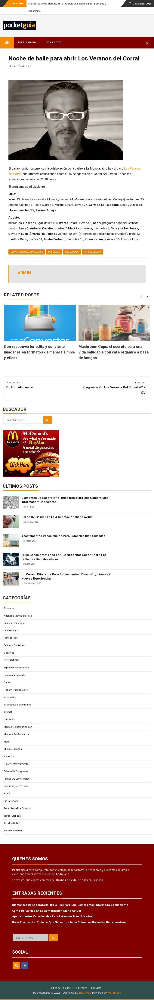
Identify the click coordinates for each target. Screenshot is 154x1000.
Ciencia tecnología (14, 623)
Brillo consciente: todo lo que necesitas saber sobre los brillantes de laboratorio (63, 557)
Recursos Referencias (16, 786)
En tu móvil (81, 988)
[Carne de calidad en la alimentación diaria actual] (11, 521)
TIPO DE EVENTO (92, 252)
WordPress (114, 992)
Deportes (9, 652)
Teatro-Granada (12, 815)
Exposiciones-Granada (16, 667)
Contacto (96, 988)
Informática (10, 697)
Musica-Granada (13, 749)
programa (54, 252)
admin (11, 66)
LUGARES (9, 719)
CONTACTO (53, 42)
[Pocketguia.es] (7, 42)
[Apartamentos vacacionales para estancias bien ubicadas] (11, 540)
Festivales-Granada (14, 675)
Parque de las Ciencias (16, 778)
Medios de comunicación (18, 726)
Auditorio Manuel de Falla (18, 615)
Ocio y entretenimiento (16, 764)
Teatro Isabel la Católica (17, 808)
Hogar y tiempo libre (16, 689)
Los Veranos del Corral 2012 (27, 252)
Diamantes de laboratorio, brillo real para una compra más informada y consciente (64, 500)
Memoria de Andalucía (16, 734)
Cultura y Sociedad (14, 645)
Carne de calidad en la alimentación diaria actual (57, 517)
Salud (7, 793)
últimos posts (20, 486)
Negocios (9, 756)
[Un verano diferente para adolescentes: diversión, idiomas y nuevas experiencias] (11, 579)
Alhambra (9, 608)
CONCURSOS (11, 638)
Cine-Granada (11, 630)
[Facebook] (24, 965)
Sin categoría (11, 801)
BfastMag (85, 992)
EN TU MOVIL (27, 42)
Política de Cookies (60, 988)
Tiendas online (12, 823)
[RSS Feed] (16, 965)
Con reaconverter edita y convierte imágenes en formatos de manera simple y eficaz (39, 352)
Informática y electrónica (17, 704)
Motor (7, 741)
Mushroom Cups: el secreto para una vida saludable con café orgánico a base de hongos (114, 352)
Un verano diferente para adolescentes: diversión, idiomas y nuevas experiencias (66, 576)
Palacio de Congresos (16, 771)
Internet (8, 712)
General (8, 682)
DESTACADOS (72, 252)
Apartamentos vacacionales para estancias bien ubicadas (63, 536)
